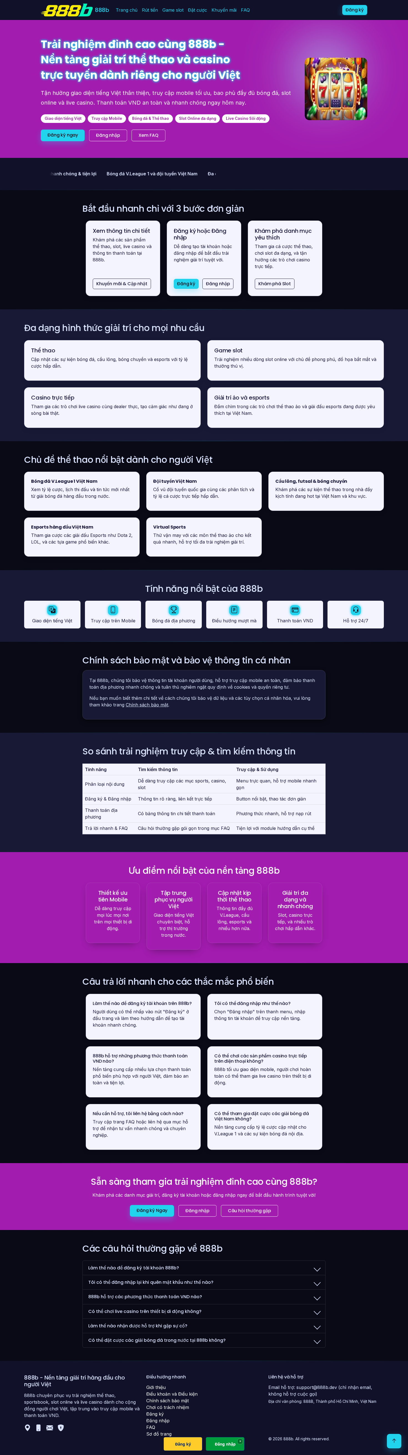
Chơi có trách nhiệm (167, 1407)
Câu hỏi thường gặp (249, 1211)
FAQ (245, 10)
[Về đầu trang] (394, 1441)
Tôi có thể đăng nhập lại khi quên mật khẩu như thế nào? (150, 1282)
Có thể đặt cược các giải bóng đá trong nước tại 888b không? (157, 1340)
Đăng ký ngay (62, 135)
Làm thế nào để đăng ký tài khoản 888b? (133, 1268)
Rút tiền (150, 10)
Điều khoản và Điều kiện (172, 1394)
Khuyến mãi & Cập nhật (121, 284)
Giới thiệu (156, 1387)
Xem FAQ (148, 135)
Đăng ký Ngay (152, 1210)
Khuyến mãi (223, 10)
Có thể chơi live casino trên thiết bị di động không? (145, 1311)
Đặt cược (197, 10)
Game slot (172, 10)
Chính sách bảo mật (147, 705)
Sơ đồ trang (159, 1434)
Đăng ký (355, 10)
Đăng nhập (108, 135)
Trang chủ (126, 10)
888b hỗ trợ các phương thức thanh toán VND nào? (145, 1297)
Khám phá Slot (274, 284)
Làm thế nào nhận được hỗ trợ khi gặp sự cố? (137, 1326)
